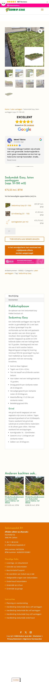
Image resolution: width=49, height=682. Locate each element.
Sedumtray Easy (25, 273)
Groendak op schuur (15, 585)
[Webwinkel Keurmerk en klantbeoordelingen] (24, 262)
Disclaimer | (38, 636)
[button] (40, 31)
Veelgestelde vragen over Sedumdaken (22, 578)
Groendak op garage (15, 589)
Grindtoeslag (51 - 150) (20, 213)
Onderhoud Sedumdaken (17, 581)
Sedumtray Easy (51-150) (21, 205)
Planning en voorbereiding (17, 603)
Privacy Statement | (15, 639)
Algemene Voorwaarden (32, 639)
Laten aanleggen (16, 109)
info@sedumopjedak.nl (16, 545)
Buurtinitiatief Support (16, 570)
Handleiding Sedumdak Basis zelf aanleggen (24, 607)
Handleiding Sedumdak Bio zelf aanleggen (23, 610)
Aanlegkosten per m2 (19, 222)
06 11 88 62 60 (12, 542)
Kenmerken (13, 300)
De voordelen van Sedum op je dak (20, 574)
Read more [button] (11, 160)
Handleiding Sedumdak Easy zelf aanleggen (24, 614)
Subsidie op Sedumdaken (17, 567)
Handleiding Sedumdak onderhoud (21, 618)
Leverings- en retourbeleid (17, 563)
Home (7, 109)
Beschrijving (13, 296)
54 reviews (29, 125)
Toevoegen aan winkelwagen (24, 239)
